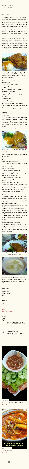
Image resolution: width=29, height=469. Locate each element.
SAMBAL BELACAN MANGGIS (12, 402)
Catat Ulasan (5, 340)
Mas (8, 318)
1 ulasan (8, 404)
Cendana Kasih (7, 5)
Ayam (6, 311)
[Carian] (26, 2)
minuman (10, 311)
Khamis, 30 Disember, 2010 (13, 336)
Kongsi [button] (3, 309)
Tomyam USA (7, 450)
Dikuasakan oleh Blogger (15, 462)
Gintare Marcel (18, 464)
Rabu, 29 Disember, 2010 (12, 327)
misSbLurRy (10, 331)
